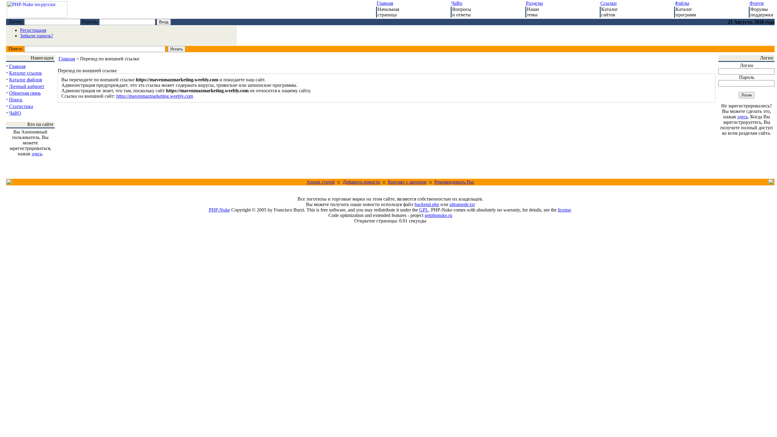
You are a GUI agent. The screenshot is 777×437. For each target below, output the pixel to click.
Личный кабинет (26, 86)
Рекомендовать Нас (454, 182)
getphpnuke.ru (438, 215)
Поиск (15, 99)
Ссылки (608, 3)
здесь (37, 153)
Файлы (682, 3)
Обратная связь (25, 93)
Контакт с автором (407, 182)
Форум (756, 3)
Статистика (21, 106)
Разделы (534, 3)
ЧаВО (15, 113)
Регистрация (33, 30)
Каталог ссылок (25, 73)
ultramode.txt (462, 204)
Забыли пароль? (36, 35)
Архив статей (321, 182)
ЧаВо (456, 3)
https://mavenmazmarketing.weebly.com (154, 96)
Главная (385, 3)
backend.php (427, 204)
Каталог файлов (25, 79)
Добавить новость (361, 182)
